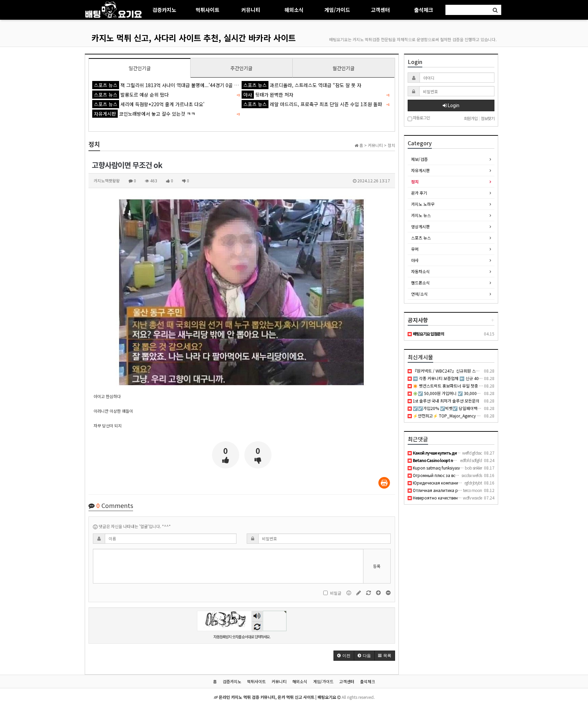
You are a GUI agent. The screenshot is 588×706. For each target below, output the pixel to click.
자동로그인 (421, 117)
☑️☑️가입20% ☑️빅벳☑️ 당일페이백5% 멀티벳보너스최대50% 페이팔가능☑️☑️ (482, 408)
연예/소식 (419, 294)
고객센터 (380, 9)
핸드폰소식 (420, 282)
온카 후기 (419, 193)
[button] (343, 656)
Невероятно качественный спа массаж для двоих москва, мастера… (479, 497)
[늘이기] (379, 592)
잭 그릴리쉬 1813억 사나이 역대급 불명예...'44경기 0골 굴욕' (169, 85)
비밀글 (335, 593)
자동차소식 (420, 271)
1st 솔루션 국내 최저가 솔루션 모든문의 (445, 401)
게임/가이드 (337, 9)
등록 (376, 566)
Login (453, 105)
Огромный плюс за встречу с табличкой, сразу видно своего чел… (478, 475)
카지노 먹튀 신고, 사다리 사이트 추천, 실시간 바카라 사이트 (194, 38)
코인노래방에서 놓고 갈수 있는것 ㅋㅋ (144, 113)
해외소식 (294, 9)
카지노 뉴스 (421, 215)
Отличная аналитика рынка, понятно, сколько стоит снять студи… (479, 490)
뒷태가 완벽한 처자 (268, 94)
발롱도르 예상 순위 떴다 (131, 94)
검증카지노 (164, 9)
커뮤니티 (250, 9)
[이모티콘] (349, 592)
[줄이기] (388, 592)
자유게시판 (420, 170)
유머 (415, 249)
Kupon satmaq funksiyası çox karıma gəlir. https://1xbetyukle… (471, 468)
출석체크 (423, 9)
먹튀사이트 (207, 9)
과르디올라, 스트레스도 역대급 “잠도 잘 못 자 (302, 85)
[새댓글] (359, 592)
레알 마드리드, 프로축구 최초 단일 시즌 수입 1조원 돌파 (312, 104)
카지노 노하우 (423, 204)
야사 (415, 260)
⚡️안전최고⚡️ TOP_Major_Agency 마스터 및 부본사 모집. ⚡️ (466, 415)
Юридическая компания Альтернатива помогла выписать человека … (481, 483)
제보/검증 (419, 159)
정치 (415, 181)
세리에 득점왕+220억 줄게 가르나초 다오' (149, 104)
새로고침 (257, 626)
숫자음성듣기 (257, 616)
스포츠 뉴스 (421, 238)
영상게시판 (420, 226)
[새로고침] (369, 592)
